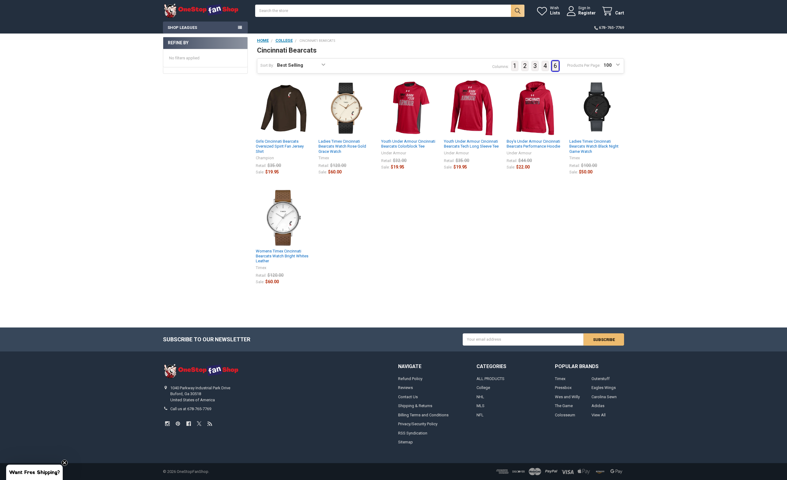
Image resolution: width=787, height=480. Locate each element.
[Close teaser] (64, 463)
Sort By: (267, 65)
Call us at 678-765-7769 (190, 409)
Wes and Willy (567, 397)
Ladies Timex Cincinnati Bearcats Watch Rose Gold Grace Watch (342, 146)
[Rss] (209, 423)
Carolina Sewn (604, 397)
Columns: (500, 66)
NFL (480, 415)
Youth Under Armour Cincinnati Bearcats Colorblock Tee (408, 144)
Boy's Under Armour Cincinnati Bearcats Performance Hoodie (533, 144)
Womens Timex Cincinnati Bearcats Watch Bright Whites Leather (282, 256)
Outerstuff (600, 378)
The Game (564, 405)
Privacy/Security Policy (417, 424)
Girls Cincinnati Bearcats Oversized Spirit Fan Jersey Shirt (280, 146)
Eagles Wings (603, 387)
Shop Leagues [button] (182, 27)
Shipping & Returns (415, 405)
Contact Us (408, 397)
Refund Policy (410, 378)
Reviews (405, 387)
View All (598, 415)
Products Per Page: (583, 65)
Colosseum (565, 415)
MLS (480, 405)
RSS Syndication (412, 433)
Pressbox (563, 387)
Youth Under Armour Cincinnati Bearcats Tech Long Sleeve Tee (471, 144)
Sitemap (405, 442)
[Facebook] (188, 423)
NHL (480, 397)
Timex (560, 378)
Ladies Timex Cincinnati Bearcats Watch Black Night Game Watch (594, 146)
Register (587, 12)
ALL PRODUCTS (490, 378)
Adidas (597, 405)
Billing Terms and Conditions (423, 415)
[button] (34, 472)
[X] (199, 423)
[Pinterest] (177, 423)
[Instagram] (167, 423)
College (483, 387)
